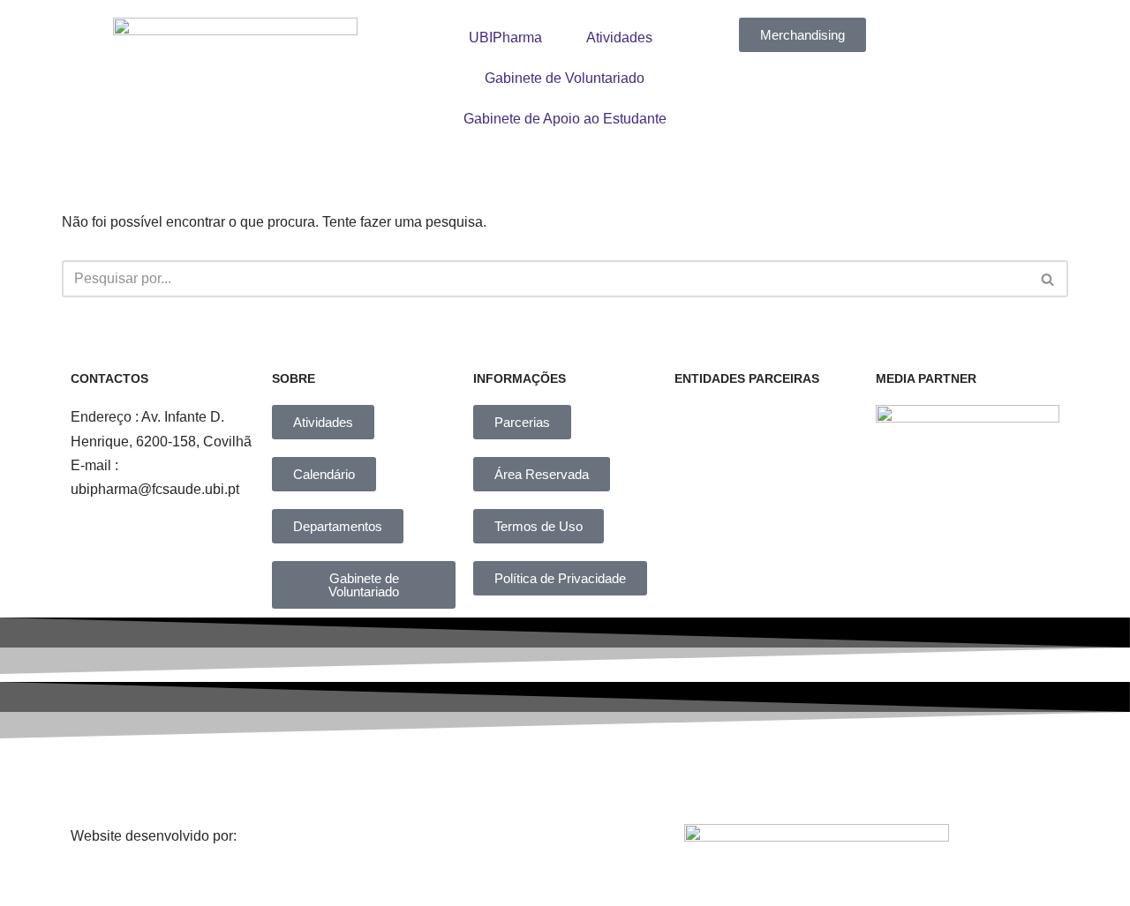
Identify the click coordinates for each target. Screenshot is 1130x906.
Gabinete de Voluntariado (564, 78)
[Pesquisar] (1048, 278)
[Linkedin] (587, 777)
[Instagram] (466, 777)
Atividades (619, 37)
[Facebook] (344, 777)
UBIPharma (505, 37)
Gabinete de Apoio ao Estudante (565, 118)
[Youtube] (709, 777)
